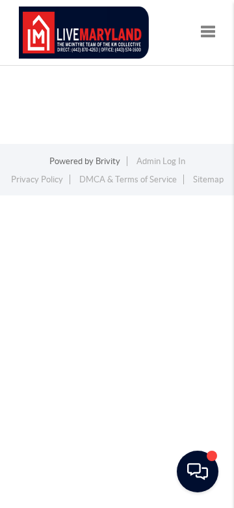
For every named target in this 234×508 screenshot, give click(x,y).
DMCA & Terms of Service (128, 179)
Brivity (108, 161)
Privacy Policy (37, 179)
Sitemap (208, 179)
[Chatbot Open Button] (197, 471)
